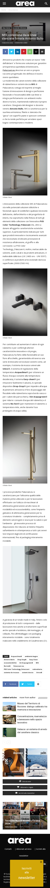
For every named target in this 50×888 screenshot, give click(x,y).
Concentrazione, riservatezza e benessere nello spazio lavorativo (32, 719)
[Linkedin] (44, 864)
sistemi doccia (27, 672)
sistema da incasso (11, 672)
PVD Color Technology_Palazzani (16, 669)
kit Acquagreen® (26, 663)
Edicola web (26, 781)
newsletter (26, 878)
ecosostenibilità (10, 663)
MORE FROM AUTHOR (27, 697)
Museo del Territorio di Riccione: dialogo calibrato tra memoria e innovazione (32, 706)
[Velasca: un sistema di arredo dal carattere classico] (9, 732)
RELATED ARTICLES (10, 697)
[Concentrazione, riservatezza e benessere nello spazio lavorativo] (9, 719)
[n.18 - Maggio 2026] (36, 763)
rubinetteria (37, 669)
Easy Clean (33, 660)
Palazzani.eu (18, 666)
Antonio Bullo (9, 660)
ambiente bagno (31, 656)
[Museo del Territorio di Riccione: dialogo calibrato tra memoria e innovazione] (9, 706)
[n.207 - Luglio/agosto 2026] (13, 763)
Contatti (8, 849)
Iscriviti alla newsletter (26, 793)
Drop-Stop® (21, 660)
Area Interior (13, 10)
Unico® (39, 672)
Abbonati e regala (26, 787)
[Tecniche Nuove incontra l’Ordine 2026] (25, 816)
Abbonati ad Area (23, 849)
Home (3, 10)
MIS (37, 663)
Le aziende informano (19, 28)
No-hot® (7, 666)
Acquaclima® (16, 656)
